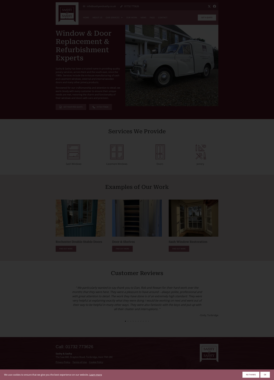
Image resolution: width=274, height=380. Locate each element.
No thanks (251, 374)
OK (265, 374)
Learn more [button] (95, 374)
